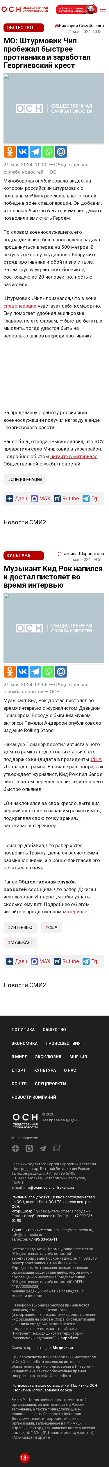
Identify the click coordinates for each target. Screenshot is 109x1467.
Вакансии (65, 1187)
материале (75, 912)
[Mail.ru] (61, 152)
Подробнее (68, 1338)
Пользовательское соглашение (40, 1385)
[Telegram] (35, 152)
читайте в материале (74, 456)
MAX (45, 498)
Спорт (19, 1070)
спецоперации (19, 306)
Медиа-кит (63, 1347)
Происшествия (63, 1043)
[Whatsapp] (48, 152)
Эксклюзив (48, 1057)
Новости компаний (34, 1097)
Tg (94, 498)
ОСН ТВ (19, 1084)
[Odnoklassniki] (10, 152)
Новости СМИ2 (24, 522)
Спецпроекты (50, 1084)
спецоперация (26, 479)
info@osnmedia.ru (39, 1187)
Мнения (78, 1057)
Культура (45, 1070)
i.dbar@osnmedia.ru (39, 1216)
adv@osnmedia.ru (27, 1234)
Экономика (24, 1043)
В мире (19, 1057)
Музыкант (22, 942)
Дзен (21, 498)
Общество (54, 1029)
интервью (21, 927)
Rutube (70, 498)
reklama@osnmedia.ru (73, 1230)
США (96, 759)
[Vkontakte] (22, 152)
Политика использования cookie (42, 1390)
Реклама (21, 352)
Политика (23, 1029)
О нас (70, 1070)
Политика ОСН (84, 1385)
